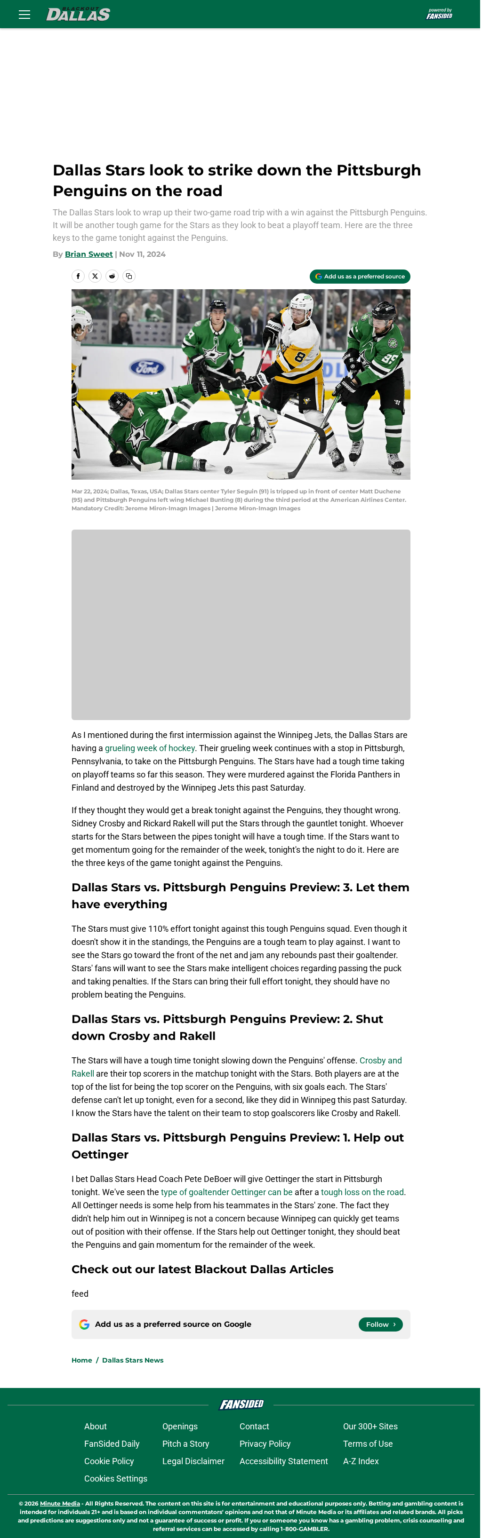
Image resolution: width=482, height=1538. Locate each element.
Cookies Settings (115, 1478)
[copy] (129, 276)
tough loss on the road (362, 1192)
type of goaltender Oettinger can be (226, 1192)
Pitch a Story (185, 1444)
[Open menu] (24, 14)
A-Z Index (361, 1461)
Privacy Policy (265, 1444)
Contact (254, 1426)
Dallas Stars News (132, 1360)
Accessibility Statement (284, 1461)
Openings (180, 1426)
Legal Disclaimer (193, 1461)
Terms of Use (368, 1444)
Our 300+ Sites (370, 1426)
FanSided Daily (112, 1444)
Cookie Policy (109, 1461)
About (95, 1426)
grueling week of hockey (150, 748)
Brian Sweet (89, 254)
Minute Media (60, 1503)
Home (82, 1360)
